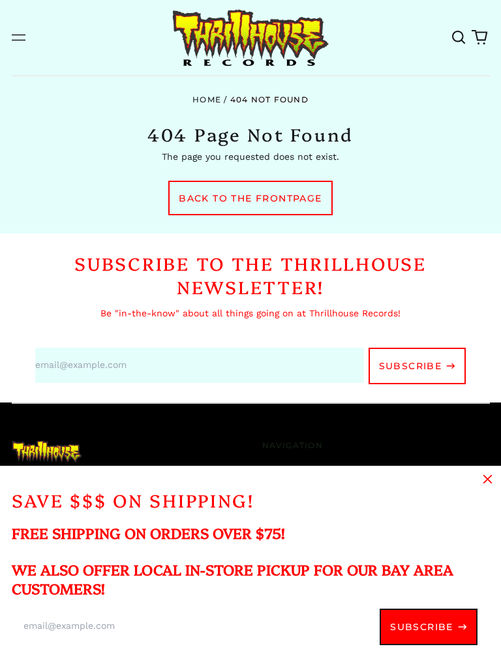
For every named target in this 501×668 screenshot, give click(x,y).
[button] (459, 37)
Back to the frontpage (250, 198)
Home (206, 99)
